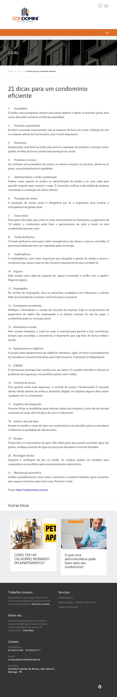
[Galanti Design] (99, 688)
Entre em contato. (41, 604)
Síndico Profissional (68, 607)
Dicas (20, 71)
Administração (65, 598)
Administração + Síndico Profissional (77, 602)
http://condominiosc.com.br (32, 490)
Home (11, 71)
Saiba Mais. (28, 630)
